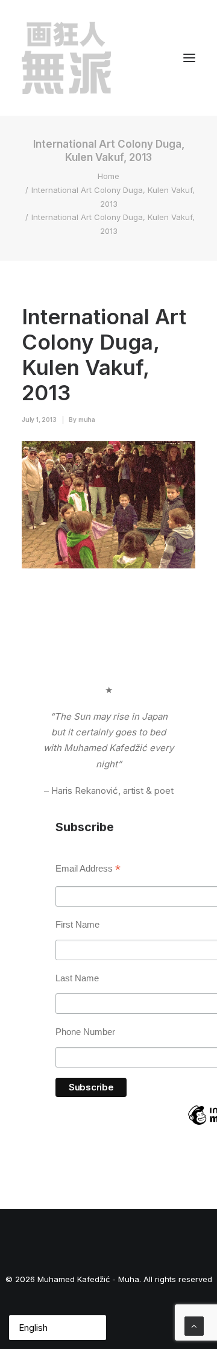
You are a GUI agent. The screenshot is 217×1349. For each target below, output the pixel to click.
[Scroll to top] (194, 1325)
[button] (189, 58)
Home (108, 176)
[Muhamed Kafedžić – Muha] (66, 58)
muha (86, 419)
